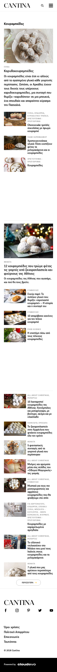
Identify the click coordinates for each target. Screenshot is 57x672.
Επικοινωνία (11, 637)
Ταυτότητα (10, 641)
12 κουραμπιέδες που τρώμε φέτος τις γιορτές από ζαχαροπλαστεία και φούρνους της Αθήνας (28, 270)
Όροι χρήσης (12, 627)
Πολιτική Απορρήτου (16, 632)
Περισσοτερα (28, 582)
